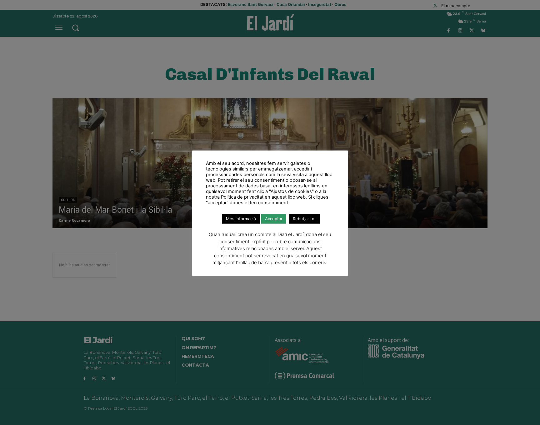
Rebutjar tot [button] (304, 218)
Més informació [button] (241, 218)
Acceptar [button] (273, 218)
